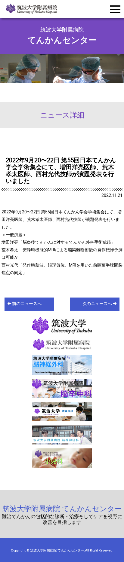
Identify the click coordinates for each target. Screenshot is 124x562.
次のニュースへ (97, 303)
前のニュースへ (26, 303)
